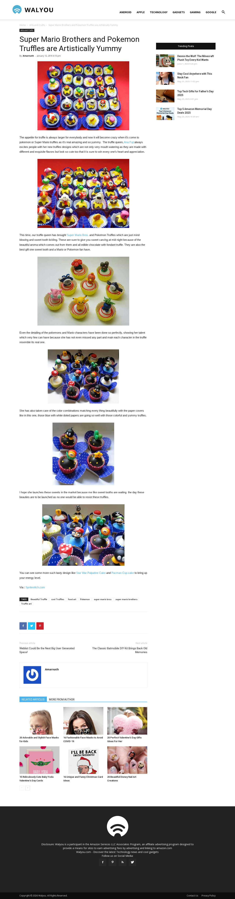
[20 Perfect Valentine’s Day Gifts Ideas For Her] (127, 721)
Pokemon (85, 599)
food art (72, 599)
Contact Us (192, 895)
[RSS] (122, 862)
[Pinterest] (112, 862)
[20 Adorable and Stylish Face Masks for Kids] (39, 721)
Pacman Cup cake (122, 572)
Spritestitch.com (35, 587)
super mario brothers (126, 599)
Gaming (195, 12)
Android (125, 12)
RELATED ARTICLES (33, 699)
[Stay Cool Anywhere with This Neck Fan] (165, 78)
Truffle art (26, 603)
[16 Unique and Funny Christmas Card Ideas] (83, 760)
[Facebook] (102, 862)
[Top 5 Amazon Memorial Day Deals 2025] (165, 113)
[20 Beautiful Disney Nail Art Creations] (127, 760)
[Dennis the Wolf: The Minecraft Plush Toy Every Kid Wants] (165, 60)
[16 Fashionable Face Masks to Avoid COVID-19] (83, 721)
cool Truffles (57, 599)
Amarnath (28, 55)
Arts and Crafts (37, 25)
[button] (223, 12)
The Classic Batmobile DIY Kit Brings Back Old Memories (119, 650)
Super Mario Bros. (78, 235)
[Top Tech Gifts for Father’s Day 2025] (165, 96)
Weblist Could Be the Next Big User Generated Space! (47, 650)
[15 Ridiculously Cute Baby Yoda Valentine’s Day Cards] (39, 760)
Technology (158, 12)
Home (22, 25)
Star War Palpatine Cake (91, 572)
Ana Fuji (129, 142)
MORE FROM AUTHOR (62, 699)
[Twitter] (132, 862)
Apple (141, 12)
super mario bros (102, 599)
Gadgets (179, 12)
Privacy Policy (209, 895)
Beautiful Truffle (39, 599)
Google (211, 12)
